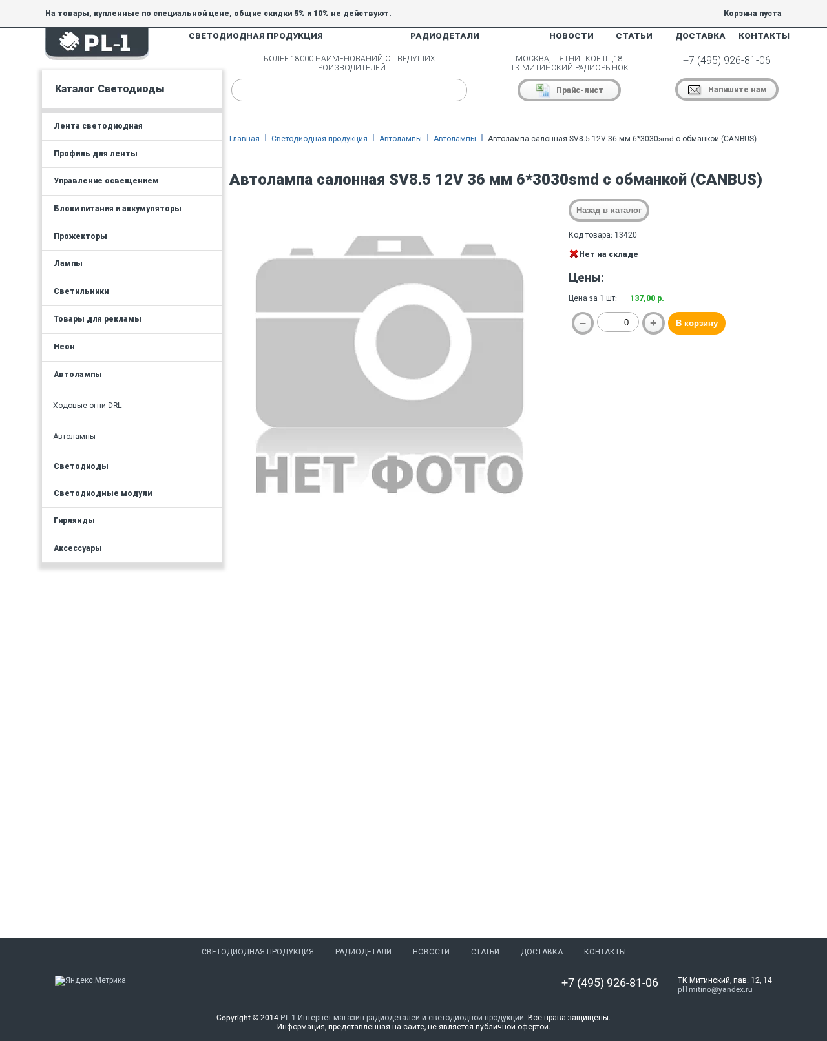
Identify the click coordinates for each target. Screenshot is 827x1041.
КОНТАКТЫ (764, 36)
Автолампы (400, 138)
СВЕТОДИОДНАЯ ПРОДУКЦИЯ (256, 36)
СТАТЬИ (634, 36)
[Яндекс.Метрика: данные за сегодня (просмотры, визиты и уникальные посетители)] (90, 981)
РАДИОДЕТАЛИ (444, 36)
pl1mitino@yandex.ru (715, 989)
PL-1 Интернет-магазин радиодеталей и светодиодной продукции (402, 1017)
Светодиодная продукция (319, 138)
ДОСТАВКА (700, 36)
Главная (244, 138)
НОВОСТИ (571, 36)
